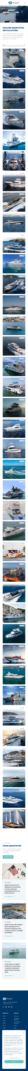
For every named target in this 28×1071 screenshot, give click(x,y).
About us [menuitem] (16, 1016)
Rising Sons (17, 470)
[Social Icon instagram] (4, 1007)
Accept (14, 1061)
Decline (14, 1065)
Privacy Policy (15, 1045)
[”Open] (24, 3)
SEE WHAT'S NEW (8, 857)
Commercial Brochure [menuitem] (17, 1022)
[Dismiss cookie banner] (23, 1033)
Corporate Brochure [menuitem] (16, 1019)
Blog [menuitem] (15, 1027)
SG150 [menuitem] (4, 1027)
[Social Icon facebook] (6, 1007)
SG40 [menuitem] (4, 1018)
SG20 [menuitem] (4, 1016)
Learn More (14, 599)
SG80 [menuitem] (4, 1023)
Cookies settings (14, 1058)
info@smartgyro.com (8, 1003)
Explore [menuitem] (16, 1013)
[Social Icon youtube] (11, 1007)
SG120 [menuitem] (4, 1025)
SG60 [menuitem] (4, 1020)
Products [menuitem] (5, 1013)
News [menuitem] (15, 1025)
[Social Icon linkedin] (8, 1007)
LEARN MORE (14, 147)
